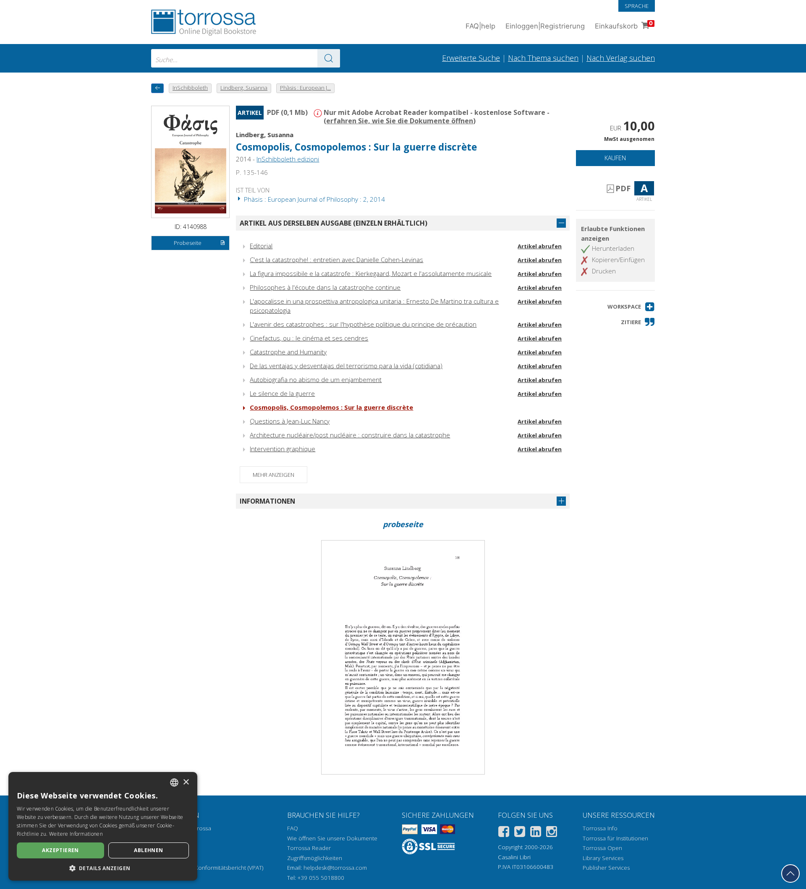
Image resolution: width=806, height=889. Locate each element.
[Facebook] (504, 833)
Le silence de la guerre (282, 393)
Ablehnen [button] (148, 850)
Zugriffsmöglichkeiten (314, 858)
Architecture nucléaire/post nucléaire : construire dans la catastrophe (350, 435)
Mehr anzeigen (273, 474)
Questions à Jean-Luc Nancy (290, 421)
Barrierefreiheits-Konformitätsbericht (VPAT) (207, 867)
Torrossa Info (600, 828)
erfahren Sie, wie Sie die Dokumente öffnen (399, 120)
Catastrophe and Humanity (288, 352)
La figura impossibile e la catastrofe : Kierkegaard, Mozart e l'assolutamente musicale (371, 273)
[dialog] (102, 826)
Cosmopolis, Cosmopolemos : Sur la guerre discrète (331, 407)
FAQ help (480, 26)
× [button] (186, 782)
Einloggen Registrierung (545, 26)
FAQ (292, 828)
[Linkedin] (536, 833)
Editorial (261, 246)
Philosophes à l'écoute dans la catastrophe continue (325, 287)
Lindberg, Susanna (264, 134)
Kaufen (615, 158)
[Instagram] (551, 833)
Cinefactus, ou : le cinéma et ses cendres (309, 338)
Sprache (637, 6)
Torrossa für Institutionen (615, 838)
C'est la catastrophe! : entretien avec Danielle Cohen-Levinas (336, 259)
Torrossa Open (602, 848)
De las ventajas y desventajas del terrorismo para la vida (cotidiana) (346, 365)
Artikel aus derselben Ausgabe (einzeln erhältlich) (333, 223)
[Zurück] (157, 88)
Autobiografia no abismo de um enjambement (316, 379)
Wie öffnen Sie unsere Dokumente (332, 838)
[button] (631, 307)
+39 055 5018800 (321, 877)
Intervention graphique (282, 448)
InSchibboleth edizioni (287, 159)
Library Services (603, 858)
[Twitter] (520, 833)
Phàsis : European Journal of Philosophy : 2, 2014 (313, 199)
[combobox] (245, 58)
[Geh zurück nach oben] (790, 873)
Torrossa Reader (309, 848)
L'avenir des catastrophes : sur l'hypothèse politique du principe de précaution (363, 324)
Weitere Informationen (76, 833)
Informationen (267, 501)
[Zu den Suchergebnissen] (328, 58)
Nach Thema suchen (543, 58)
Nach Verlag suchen (620, 58)
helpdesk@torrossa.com (335, 867)
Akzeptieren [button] (60, 850)
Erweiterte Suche (471, 58)
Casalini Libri (514, 857)
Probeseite (188, 243)
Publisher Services (606, 867)
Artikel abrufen (540, 246)
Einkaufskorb (624, 25)
